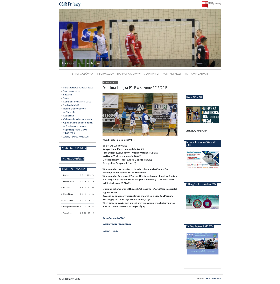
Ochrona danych (196, 73)
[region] (140, 38)
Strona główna (82, 73)
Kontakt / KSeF (172, 73)
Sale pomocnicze (71, 91)
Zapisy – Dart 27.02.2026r (76, 136)
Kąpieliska (68, 115)
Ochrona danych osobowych (77, 119)
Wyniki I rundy (110, 230)
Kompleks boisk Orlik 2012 (77, 101)
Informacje (104, 73)
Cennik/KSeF (151, 73)
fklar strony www (213, 278)
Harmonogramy (128, 73)
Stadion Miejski (71, 105)
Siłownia (67, 94)
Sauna (66, 98)
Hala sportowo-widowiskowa (78, 87)
